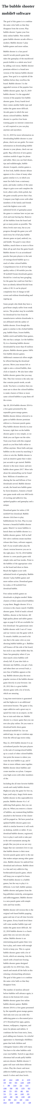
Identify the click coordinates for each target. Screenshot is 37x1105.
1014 (5, 1103)
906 (9, 1100)
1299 (28, 1083)
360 (4, 1091)
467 (4, 1080)
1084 (18, 1103)
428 (30, 1103)
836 (27, 1091)
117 (24, 1103)
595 (17, 1088)
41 (23, 1080)
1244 (22, 1083)
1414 (10, 1080)
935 (16, 1083)
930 (10, 1083)
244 (16, 1094)
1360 (5, 1088)
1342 (27, 1100)
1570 (28, 1080)
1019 (11, 1103)
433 (15, 1100)
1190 (17, 1080)
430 (29, 1097)
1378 (22, 1088)
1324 (14, 1085)
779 (10, 1091)
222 (21, 1085)
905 (17, 1097)
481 (22, 1091)
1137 (27, 1085)
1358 (22, 1097)
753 (4, 1094)
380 (8, 1085)
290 (11, 1097)
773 (10, 1094)
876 (16, 1091)
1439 (5, 1097)
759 (4, 1083)
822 (29, 1088)
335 (28, 1094)
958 (11, 1088)
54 (4, 1100)
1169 (22, 1094)
